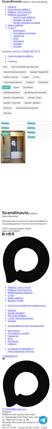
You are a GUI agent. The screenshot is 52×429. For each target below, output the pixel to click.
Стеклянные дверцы (13, 82)
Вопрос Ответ (16, 300)
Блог (16, 38)
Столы (36, 77)
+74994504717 (10, 356)
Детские (7, 113)
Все (5, 67)
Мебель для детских (20, 12)
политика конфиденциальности (27, 305)
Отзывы (17, 43)
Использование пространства (25, 67)
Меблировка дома (12, 92)
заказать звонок (11, 51)
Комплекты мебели (19, 9)
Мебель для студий (19, 287)
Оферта (12, 344)
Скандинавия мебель (20, 56)
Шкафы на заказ (22, 20)
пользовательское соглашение (26, 325)
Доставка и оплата (18, 333)
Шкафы (12, 321)
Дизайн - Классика (12, 103)
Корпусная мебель (24, 17)
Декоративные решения (27, 108)
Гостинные (28, 87)
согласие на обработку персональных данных (21, 350)
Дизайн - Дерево (32, 103)
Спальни (30, 82)
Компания (19, 30)
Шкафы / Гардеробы (39, 72)
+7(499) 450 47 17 (30, 51)
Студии (25, 77)
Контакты (18, 41)
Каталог (12, 6)
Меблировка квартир (20, 292)
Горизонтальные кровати (15, 72)
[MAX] (26, 283)
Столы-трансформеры (20, 318)
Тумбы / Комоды (11, 77)
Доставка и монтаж (24, 33)
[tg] (6, 234)
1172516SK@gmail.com (14, 409)
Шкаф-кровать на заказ (26, 22)
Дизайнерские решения (35, 92)
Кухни (16, 87)
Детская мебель (17, 315)
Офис (6, 87)
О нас (11, 295)
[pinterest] (13, 234)
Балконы (8, 108)
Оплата (17, 46)
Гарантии (18, 35)
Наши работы (15, 25)
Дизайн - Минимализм (13, 98)
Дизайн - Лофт (34, 98)
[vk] (3, 234)
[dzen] (10, 234)
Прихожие (43, 82)
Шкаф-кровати (16, 313)
